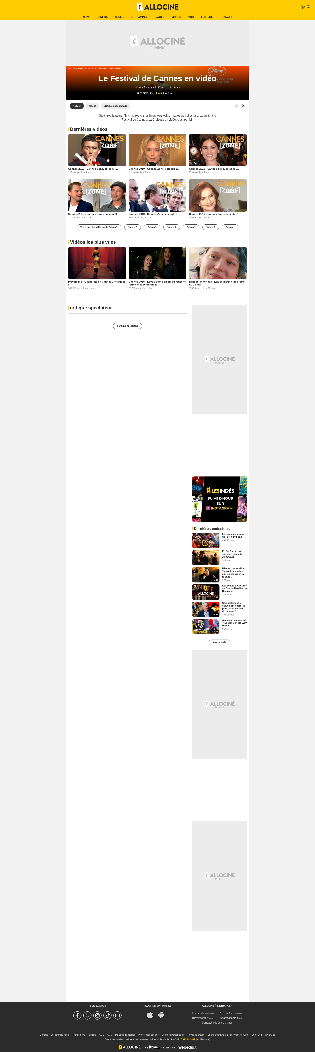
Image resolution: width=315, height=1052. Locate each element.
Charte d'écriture (216, 1035)
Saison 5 (152, 227)
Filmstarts (198, 1013)
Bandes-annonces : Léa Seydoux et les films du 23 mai (217, 283)
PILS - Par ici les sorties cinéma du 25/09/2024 (232, 554)
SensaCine (226, 1013)
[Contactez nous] (118, 1015)
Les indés (207, 17)
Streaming (139, 17)
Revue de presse (196, 1035)
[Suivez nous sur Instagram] (98, 1015)
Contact (44, 1035)
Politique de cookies (125, 1035)
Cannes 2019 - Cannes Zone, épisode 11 (154, 168)
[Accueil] (157, 6)
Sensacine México (213, 1022)
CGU (101, 1035)
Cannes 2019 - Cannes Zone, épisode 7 (213, 214)
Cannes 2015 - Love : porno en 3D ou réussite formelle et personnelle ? (157, 283)
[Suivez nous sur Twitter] (88, 1015)
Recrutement (78, 1035)
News (86, 17)
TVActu (159, 17)
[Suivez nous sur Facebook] (78, 1015)
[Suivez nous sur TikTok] (108, 1015)
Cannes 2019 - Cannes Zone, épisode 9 (92, 214)
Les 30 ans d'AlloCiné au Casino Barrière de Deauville (234, 588)
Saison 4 (171, 227)
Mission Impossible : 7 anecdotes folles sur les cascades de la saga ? (234, 572)
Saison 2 (210, 227)
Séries (119, 17)
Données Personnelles (173, 1035)
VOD (191, 17)
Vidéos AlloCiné (84, 68)
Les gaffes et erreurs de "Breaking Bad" (233, 535)
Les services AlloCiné (237, 1035)
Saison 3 (191, 227)
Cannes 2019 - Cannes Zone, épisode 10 (214, 168)
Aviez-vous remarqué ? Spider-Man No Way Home (234, 623)
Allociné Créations (144, 87)
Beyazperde (199, 1017)
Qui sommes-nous (60, 1035)
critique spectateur (91, 307)
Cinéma (103, 17)
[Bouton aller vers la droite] (243, 106)
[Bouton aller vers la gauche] (236, 106)
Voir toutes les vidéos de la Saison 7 (99, 227)
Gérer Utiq (257, 1035)
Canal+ (227, 17)
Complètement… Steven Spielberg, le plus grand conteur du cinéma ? (233, 607)
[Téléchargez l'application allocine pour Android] (163, 1014)
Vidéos (176, 17)
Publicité (92, 1035)
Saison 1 (230, 227)
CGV (109, 1035)
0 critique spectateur (127, 326)
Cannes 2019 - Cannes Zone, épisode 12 (93, 168)
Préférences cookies (148, 1035)
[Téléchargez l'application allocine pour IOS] (152, 1014)
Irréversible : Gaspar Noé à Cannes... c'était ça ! (96, 283)
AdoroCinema (228, 1017)
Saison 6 (132, 227)
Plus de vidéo (219, 642)
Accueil (72, 68)
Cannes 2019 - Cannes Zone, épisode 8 (153, 214)
